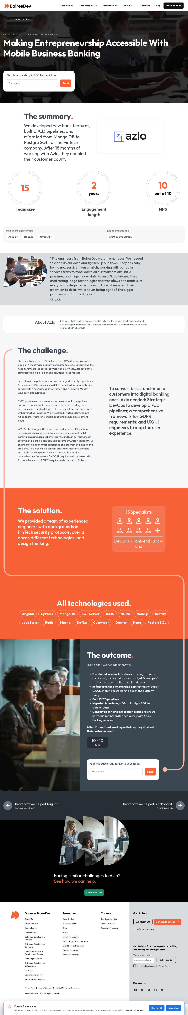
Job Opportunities (109, 919)
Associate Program (109, 928)
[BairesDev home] (17, 5)
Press (65, 932)
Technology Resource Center (76, 941)
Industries (108, 5)
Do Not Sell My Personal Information (67, 988)
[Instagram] (155, 990)
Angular (13, 236)
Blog (157, 5)
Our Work (145, 5)
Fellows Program (70, 950)
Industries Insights (71, 937)
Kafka (82, 622)
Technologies (86, 5)
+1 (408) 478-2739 (145, 929)
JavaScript (45, 236)
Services (65, 5)
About (126, 5)
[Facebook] (142, 990)
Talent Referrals (108, 923)
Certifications (31, 932)
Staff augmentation (120, 236)
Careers (106, 913)
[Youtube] (162, 990)
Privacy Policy (164, 966)
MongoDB (67, 614)
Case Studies (68, 919)
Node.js (28, 236)
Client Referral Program (73, 946)
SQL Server (90, 614)
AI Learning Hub (69, 923)
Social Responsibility (34, 975)
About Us (29, 919)
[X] (149, 990)
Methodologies (31, 923)
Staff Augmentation (33, 958)
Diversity (29, 970)
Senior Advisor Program (35, 979)
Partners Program (71, 954)
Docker (121, 622)
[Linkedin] (135, 990)
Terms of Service (44, 988)
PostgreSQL (157, 622)
